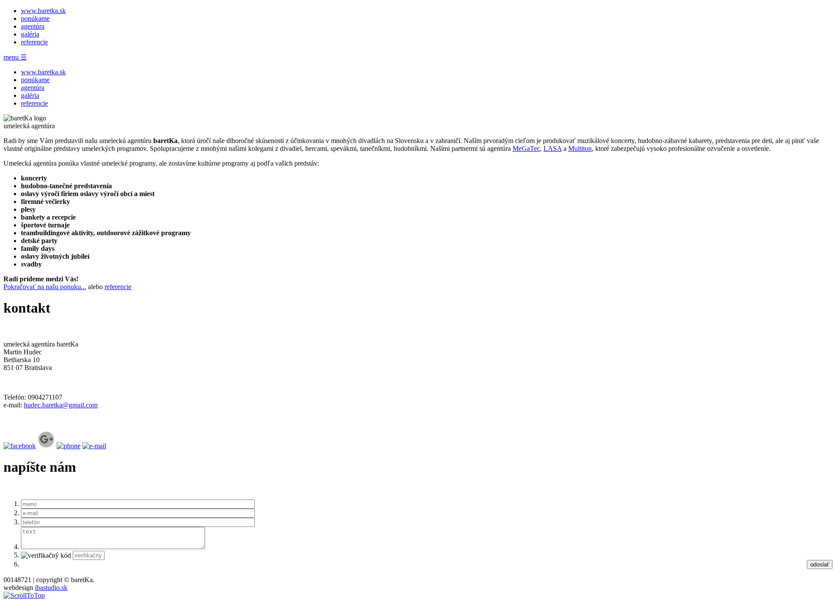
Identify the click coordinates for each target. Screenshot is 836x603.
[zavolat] (69, 446)
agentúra (32, 26)
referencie (34, 42)
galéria (30, 34)
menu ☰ (15, 57)
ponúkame (35, 18)
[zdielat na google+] (46, 446)
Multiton (580, 148)
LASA (552, 148)
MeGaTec (526, 148)
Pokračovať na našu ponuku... (44, 286)
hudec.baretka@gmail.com (61, 405)
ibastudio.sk (51, 587)
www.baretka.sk (43, 10)
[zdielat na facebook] (19, 446)
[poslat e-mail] (94, 446)
